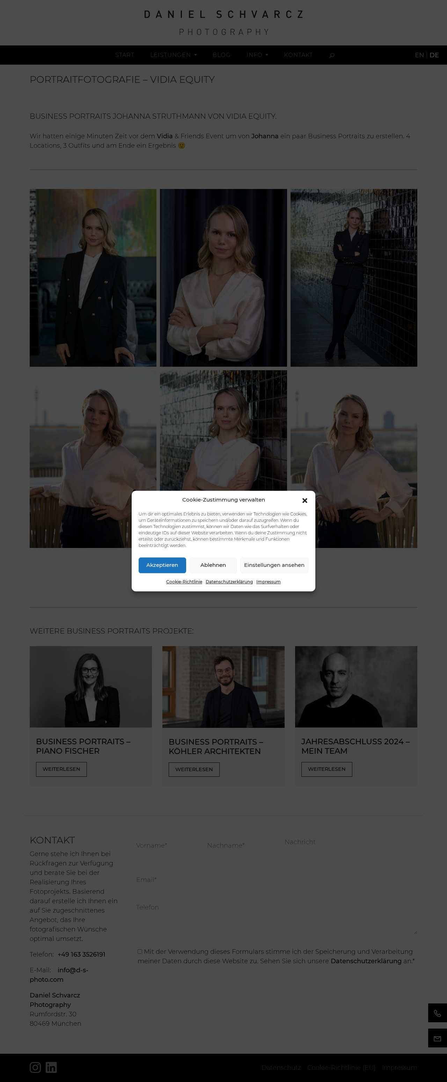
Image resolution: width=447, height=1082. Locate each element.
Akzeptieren (162, 565)
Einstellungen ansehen (274, 565)
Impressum (268, 581)
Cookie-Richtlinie (184, 581)
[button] (304, 500)
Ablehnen (213, 565)
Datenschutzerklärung (229, 581)
